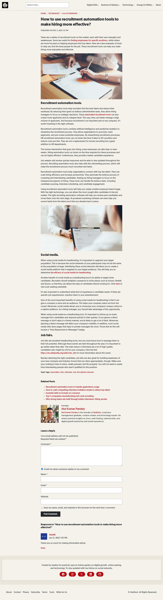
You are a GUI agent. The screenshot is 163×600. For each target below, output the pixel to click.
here (118, 284)
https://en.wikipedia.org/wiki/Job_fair (58, 353)
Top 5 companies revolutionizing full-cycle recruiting (70, 396)
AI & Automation (69, 14)
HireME (52, 535)
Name (44, 474)
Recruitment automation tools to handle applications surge (72, 387)
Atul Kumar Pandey (73, 409)
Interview (68, 372)
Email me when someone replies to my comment (66, 469)
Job (74, 372)
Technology (54, 14)
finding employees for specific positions (89, 41)
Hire (62, 372)
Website (44, 497)
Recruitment (81, 372)
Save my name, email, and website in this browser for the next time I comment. (79, 508)
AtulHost (97, 413)
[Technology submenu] (134, 5)
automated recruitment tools (98, 115)
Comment (46, 444)
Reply (43, 548)
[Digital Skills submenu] (98, 5)
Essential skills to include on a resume (63, 393)
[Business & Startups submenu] (119, 5)
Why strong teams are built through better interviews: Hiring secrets (76, 399)
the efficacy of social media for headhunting (71, 273)
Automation (55, 372)
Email (44, 486)
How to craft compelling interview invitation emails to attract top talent (78, 390)
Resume (90, 372)
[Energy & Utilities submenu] (153, 5)
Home (43, 14)
